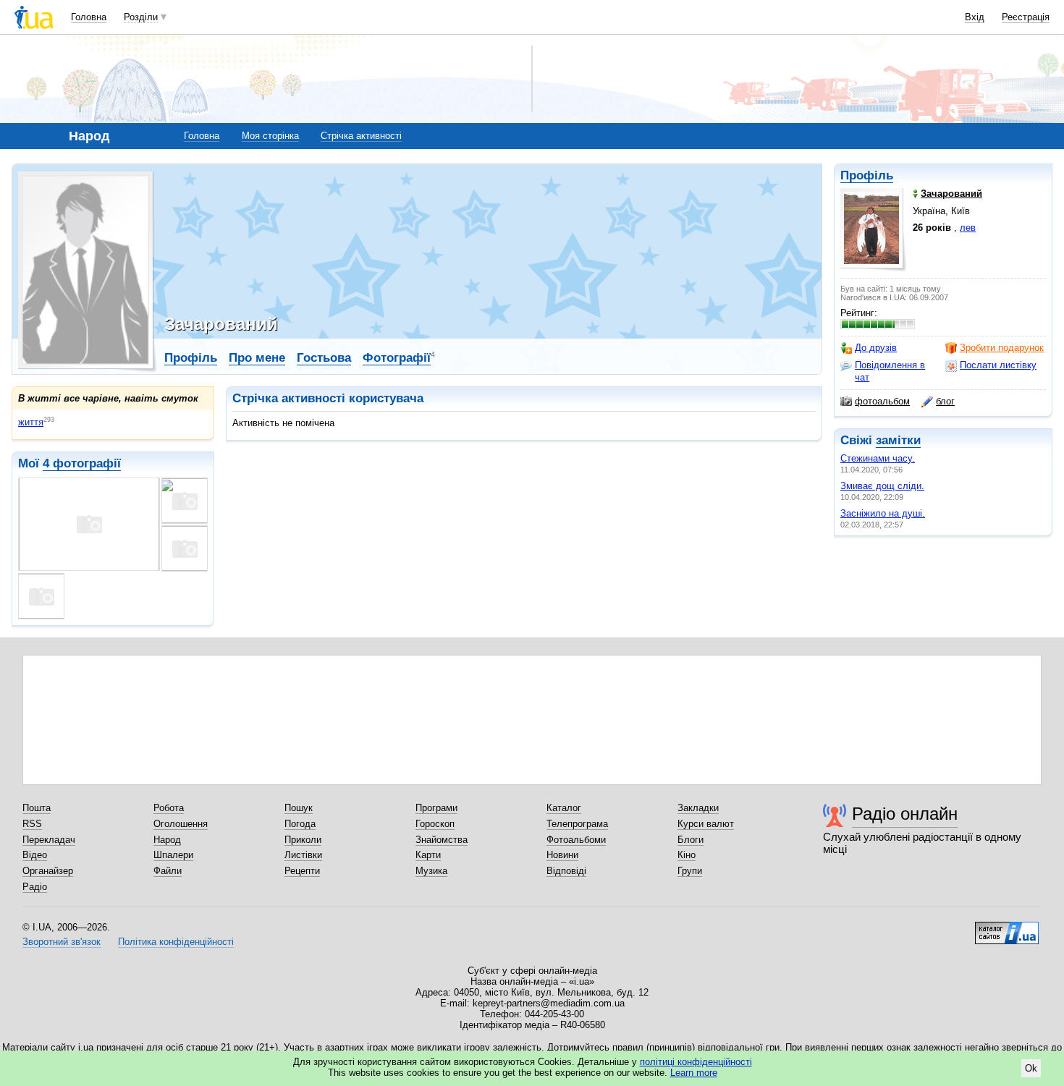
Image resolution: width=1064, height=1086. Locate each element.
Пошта (36, 807)
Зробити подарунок (1002, 347)
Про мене (257, 358)
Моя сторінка (270, 135)
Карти (428, 854)
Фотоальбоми (576, 839)
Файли (167, 870)
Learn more (693, 1072)
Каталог (563, 807)
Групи (689, 870)
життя (30, 422)
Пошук (298, 807)
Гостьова (324, 358)
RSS (32, 823)
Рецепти (302, 870)
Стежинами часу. (877, 458)
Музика (431, 870)
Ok (1031, 1068)
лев (968, 227)
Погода (300, 823)
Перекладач (48, 839)
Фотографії (397, 358)
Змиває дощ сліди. (882, 485)
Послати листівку (998, 365)
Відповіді (566, 870)
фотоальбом (882, 401)
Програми (436, 807)
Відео (34, 854)
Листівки (303, 854)
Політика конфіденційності (176, 941)
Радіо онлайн (905, 813)
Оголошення (180, 823)
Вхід (974, 17)
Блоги (690, 839)
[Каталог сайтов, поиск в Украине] (1007, 927)
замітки (898, 440)
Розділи (141, 17)
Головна (88, 17)
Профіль (866, 175)
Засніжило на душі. (882, 513)
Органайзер (47, 870)
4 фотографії (82, 463)
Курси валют (705, 823)
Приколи (302, 839)
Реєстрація (1026, 17)
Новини (562, 854)
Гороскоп (435, 823)
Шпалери (173, 854)
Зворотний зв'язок (61, 941)
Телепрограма (577, 823)
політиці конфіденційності (696, 1061)
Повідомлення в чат (890, 371)
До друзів (876, 347)
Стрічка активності (361, 135)
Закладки (698, 807)
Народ (167, 839)
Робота (168, 807)
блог (945, 401)
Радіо (34, 886)
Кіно (686, 854)
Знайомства (441, 839)
